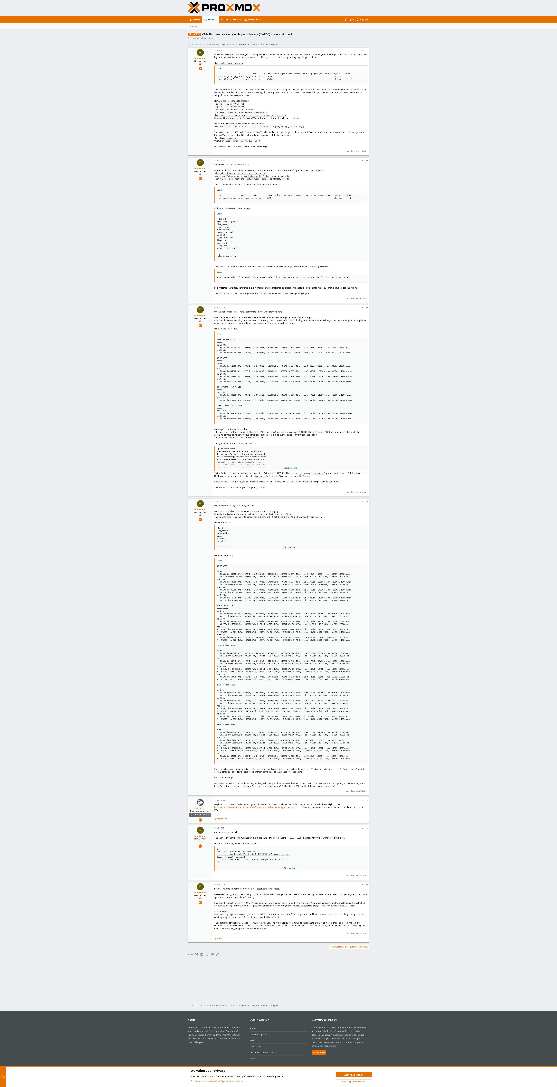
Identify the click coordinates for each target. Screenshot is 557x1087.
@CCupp (262, 487)
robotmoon (195, 38)
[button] (240, 19)
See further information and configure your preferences (217, 1081)
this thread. (244, 164)
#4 (367, 501)
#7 (367, 884)
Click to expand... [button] (291, 467)
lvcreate (240, 443)
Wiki (252, 1040)
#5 (367, 800)
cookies (210, 1076)
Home (253, 1028)
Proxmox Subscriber (201, 814)
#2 (367, 160)
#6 (367, 828)
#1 (367, 50)
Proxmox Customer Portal (263, 1052)
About (253, 1058)
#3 (367, 307)
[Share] (363, 50)
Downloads (255, 1046)
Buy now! (320, 1052)
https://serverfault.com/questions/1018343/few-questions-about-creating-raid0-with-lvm (255, 807)
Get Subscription (258, 1034)
